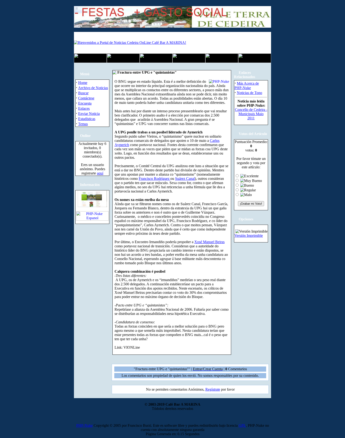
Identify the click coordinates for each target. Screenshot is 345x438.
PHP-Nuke (84, 425)
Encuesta (85, 103)
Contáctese (86, 98)
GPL (242, 425)
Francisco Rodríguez (154, 179)
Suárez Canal (185, 179)
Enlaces (84, 108)
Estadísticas (86, 119)
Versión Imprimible (248, 236)
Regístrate (212, 389)
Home (82, 83)
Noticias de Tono (249, 93)
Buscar (83, 93)
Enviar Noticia (89, 114)
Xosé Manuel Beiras (209, 242)
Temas (83, 124)
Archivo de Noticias (93, 88)
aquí (100, 173)
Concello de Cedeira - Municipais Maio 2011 (251, 114)
